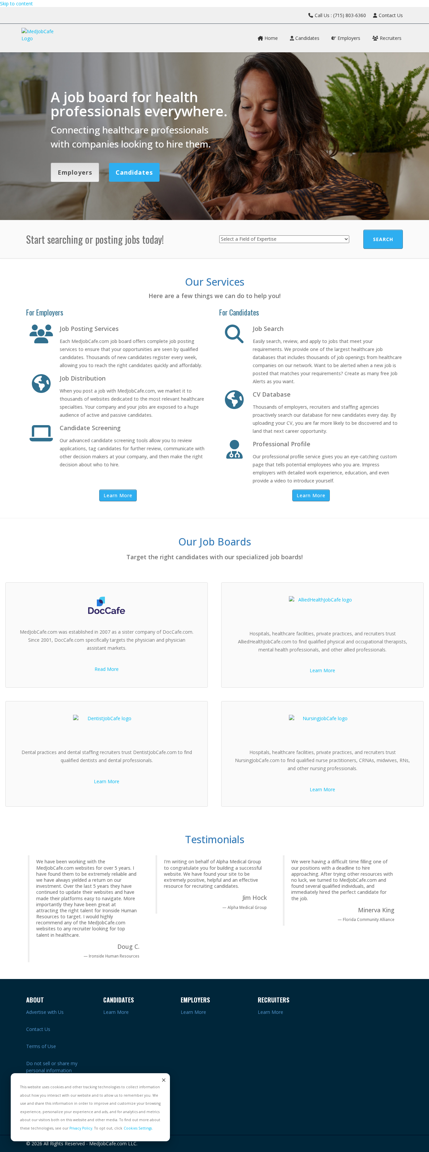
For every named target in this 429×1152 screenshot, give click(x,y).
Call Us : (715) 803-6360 (340, 15)
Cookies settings (138, 1128)
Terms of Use (41, 1046)
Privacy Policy (80, 1128)
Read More (107, 669)
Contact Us (391, 15)
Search (383, 239)
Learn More (118, 495)
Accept (163, 1080)
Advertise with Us (45, 1012)
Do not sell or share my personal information (51, 1067)
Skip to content (16, 3)
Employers (348, 38)
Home (270, 38)
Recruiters (390, 38)
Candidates (306, 38)
